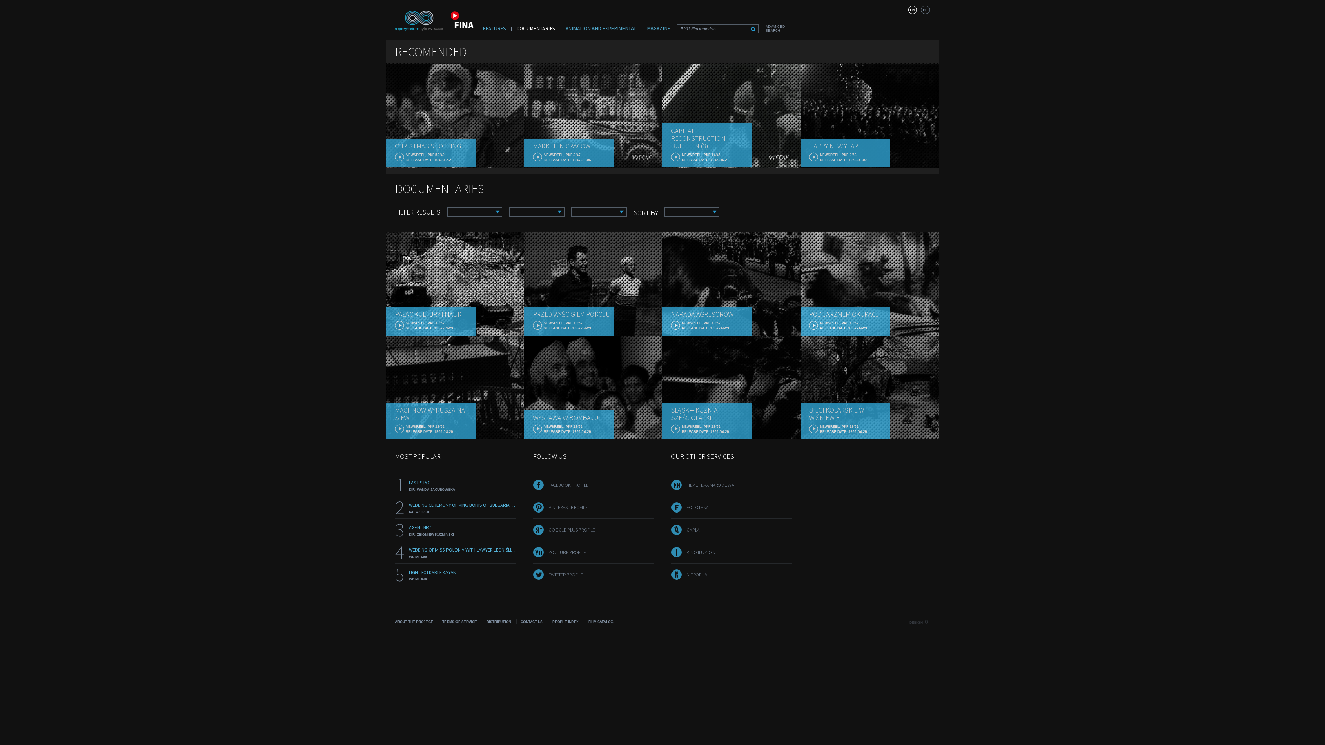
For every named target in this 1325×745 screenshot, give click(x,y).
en (912, 10)
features (494, 28)
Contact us (532, 622)
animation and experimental (601, 28)
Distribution (499, 622)
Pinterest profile (568, 507)
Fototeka (697, 507)
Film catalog (601, 622)
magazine (658, 28)
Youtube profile (567, 552)
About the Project (414, 622)
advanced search (775, 28)
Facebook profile (568, 485)
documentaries (535, 28)
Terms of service (459, 622)
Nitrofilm (697, 575)
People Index (565, 622)
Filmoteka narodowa (710, 485)
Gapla (693, 530)
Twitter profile (566, 575)
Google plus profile (572, 530)
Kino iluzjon (701, 552)
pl (925, 10)
